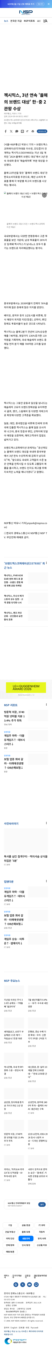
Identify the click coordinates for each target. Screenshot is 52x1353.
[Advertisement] (26, 277)
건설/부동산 (10, 1231)
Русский (34, 1327)
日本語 (21, 1327)
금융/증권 (26, 1225)
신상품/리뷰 (42, 1245)
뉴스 (6, 20)
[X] (11, 131)
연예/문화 (10, 1245)
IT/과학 (42, 1225)
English (14, 1327)
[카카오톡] (16, 131)
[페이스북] (5, 131)
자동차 (42, 1231)
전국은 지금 (16, 20)
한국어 (6, 1327)
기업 (10, 1225)
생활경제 (26, 1238)
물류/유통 (26, 1231)
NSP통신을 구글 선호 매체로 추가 (21, 4)
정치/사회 (42, 1238)
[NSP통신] (26, 12)
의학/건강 (10, 1238)
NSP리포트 (29, 20)
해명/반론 (10, 1251)
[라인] (22, 131)
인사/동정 (26, 1245)
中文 (27, 1327)
